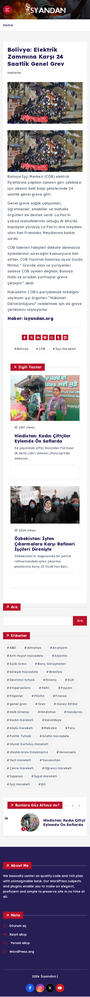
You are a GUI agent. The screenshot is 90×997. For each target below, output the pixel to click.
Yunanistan (51, 760)
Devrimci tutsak (22, 680)
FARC (46, 688)
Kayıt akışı (18, 934)
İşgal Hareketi (45, 776)
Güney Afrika (67, 704)
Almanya (34, 648)
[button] (73, 805)
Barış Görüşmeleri (52, 664)
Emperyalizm (20, 688)
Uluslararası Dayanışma (29, 752)
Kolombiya (53, 720)
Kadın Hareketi (22, 720)
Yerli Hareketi (20, 760)
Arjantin (60, 656)
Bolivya (22, 349)
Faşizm (66, 688)
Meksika (50, 728)
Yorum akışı (20, 943)
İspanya (16, 776)
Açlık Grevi (18, 664)
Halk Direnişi (19, 712)
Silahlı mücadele (55, 736)
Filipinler (16, 696)
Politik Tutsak (20, 736)
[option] (45, 822)
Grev (42, 704)
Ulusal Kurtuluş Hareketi (29, 744)
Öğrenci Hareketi (58, 768)
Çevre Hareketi (22, 768)
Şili (43, 784)
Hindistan (48, 712)
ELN (71, 680)
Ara (14, 607)
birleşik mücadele (24, 672)
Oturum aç (17, 926)
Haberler (14, 73)
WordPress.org (22, 952)
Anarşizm (60, 648)
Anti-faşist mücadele (26, 656)
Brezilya (55, 672)
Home (8, 25)
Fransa (61, 696)
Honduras (74, 712)
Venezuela (67, 752)
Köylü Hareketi (21, 728)
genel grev (18, 704)
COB (42, 349)
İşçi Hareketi (65, 349)
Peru (71, 728)
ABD (13, 648)
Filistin (39, 696)
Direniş (51, 680)
